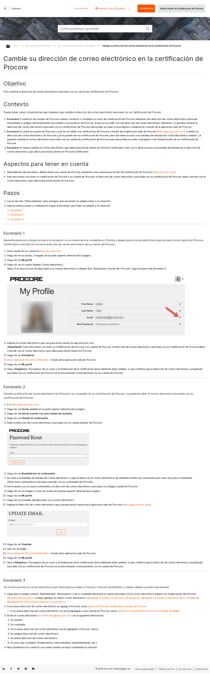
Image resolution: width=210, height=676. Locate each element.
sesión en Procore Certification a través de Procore (117, 606)
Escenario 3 (17, 219)
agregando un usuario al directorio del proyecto (112, 597)
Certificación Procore (40, 45)
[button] (147, 28)
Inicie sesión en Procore (20, 359)
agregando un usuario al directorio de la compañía (169, 597)
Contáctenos (146, 8)
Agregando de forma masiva (23, 601)
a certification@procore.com (55, 615)
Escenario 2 (17, 214)
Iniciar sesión (201, 669)
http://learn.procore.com (25, 404)
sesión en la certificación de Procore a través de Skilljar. (148, 610)
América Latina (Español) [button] (111, 8)
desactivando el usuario (20, 597)
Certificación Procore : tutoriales (78, 45)
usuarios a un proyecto (52, 601)
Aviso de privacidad (144, 669)
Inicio (17, 45)
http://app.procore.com (171, 131)
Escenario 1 (16, 210)
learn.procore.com (164, 172)
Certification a (43, 359)
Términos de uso (166, 669)
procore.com (81, 8)
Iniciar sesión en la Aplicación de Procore (181, 8)
